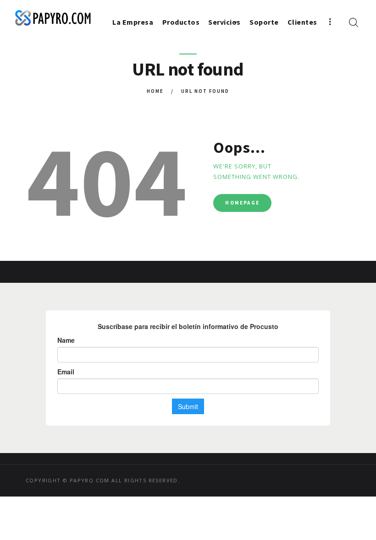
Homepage (242, 203)
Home (155, 91)
